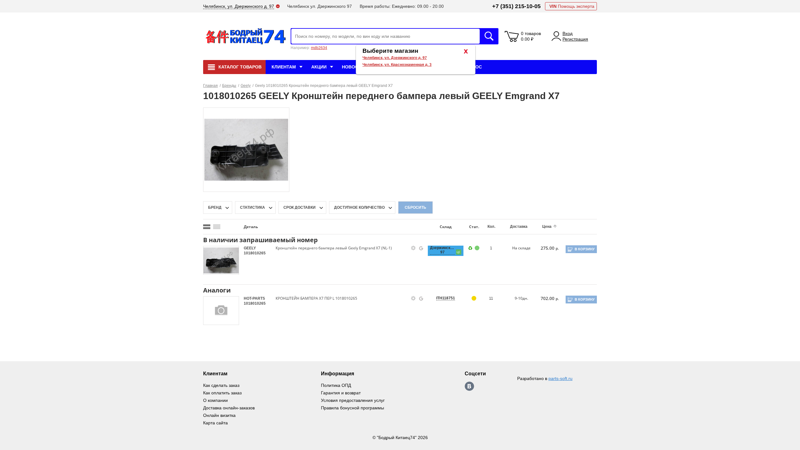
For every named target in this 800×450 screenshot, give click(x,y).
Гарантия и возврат (341, 392)
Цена (547, 226)
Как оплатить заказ (222, 392)
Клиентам (284, 66)
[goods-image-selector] (221, 260)
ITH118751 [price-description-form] (445, 298)
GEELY (250, 248)
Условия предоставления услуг (353, 400)
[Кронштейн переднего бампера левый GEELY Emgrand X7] (246, 149)
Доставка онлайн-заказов (229, 407)
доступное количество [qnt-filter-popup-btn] (359, 207)
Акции (319, 66)
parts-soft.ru (560, 378)
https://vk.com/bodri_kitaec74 (469, 386)
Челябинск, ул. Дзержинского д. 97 (394, 58)
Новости (353, 66)
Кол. (491, 226)
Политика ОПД (336, 385)
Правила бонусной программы (352, 407)
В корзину (585, 249)
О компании (215, 400)
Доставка (519, 226)
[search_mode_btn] (206, 226)
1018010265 (255, 253)
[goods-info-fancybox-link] (413, 248)
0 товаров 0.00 (531, 36)
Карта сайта (215, 422)
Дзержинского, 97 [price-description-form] (442, 250)
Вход (567, 33)
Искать (489, 36)
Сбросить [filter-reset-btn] (415, 207)
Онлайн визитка (219, 415)
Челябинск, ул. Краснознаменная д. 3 (397, 64)
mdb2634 (319, 48)
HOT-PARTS (254, 298)
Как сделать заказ (221, 385)
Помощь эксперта (571, 6)
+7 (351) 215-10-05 (516, 6)
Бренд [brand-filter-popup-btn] (215, 207)
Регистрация (575, 39)
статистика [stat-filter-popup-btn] (252, 207)
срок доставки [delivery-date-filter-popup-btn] (299, 207)
